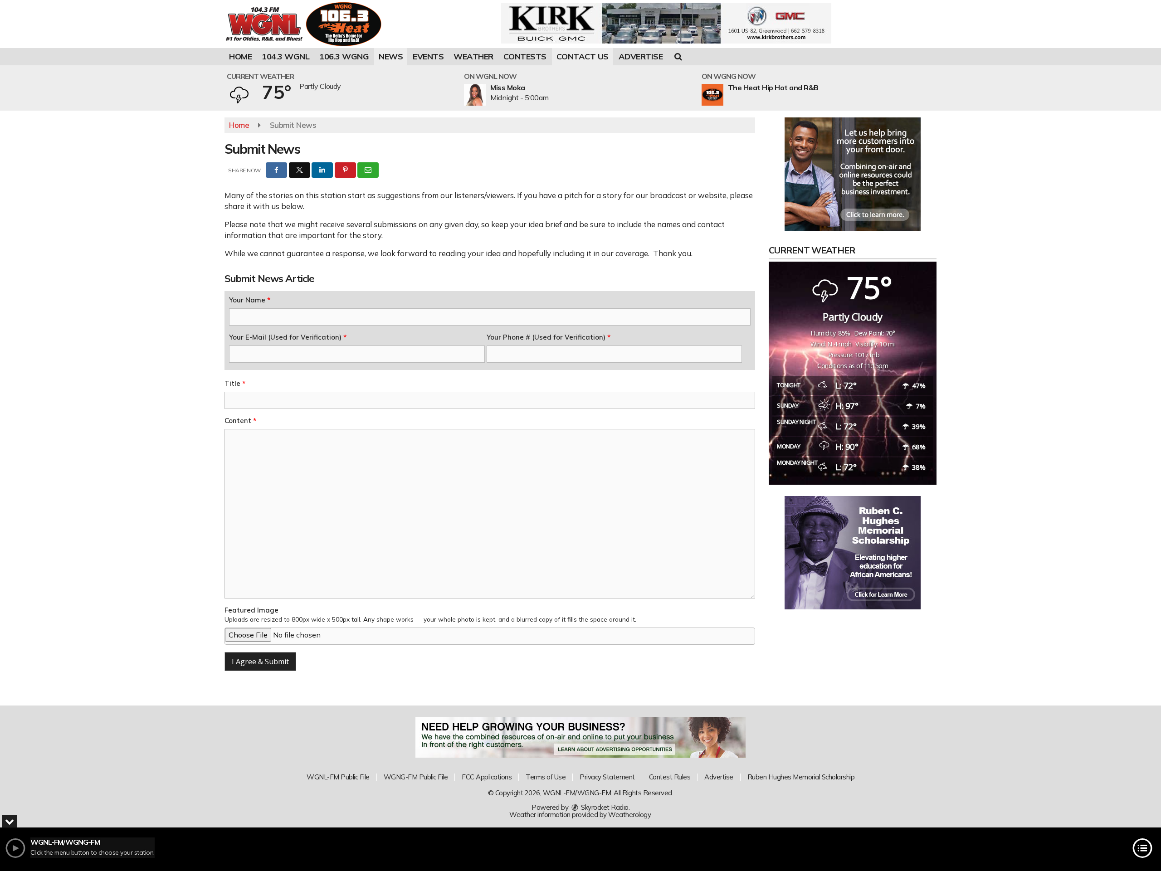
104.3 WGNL (285, 56)
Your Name (249, 300)
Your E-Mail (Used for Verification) (287, 337)
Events (428, 56)
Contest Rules (670, 777)
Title (234, 383)
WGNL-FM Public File (338, 777)
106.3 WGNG (344, 56)
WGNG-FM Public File (416, 777)
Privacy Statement (607, 777)
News (391, 56)
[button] (678, 56)
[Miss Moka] (486, 95)
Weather (473, 56)
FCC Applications (487, 777)
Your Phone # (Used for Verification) (548, 337)
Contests (524, 56)
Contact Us (582, 56)
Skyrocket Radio (604, 807)
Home (240, 56)
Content (240, 420)
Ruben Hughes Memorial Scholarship (801, 777)
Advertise (641, 56)
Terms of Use (546, 777)
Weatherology (629, 814)
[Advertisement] (666, 23)
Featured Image (430, 614)
